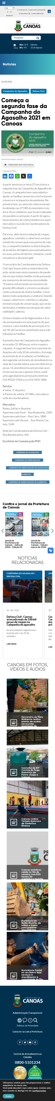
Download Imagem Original (12, 159)
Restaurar (9, 15)
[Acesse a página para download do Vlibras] (49, 11)
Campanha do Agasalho (15, 91)
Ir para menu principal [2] (36, 10)
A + (11, 12)
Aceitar (8, 1096)
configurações (39, 1090)
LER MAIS (11, 644)
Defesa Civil (38, 91)
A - (8, 12)
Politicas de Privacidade (27, 1025)
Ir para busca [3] (24, 13)
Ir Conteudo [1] (22, 10)
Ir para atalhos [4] (37, 13)
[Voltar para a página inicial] (28, 31)
